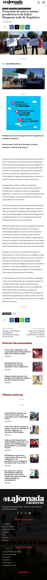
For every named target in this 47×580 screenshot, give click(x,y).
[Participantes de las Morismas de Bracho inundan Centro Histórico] (37, 367)
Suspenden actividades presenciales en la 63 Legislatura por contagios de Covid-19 (35, 333)
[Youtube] (29, 513)
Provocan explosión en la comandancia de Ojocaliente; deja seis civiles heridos (18, 352)
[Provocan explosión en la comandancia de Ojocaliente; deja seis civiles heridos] (37, 353)
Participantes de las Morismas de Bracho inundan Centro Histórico (16, 365)
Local (14, 313)
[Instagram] (21, 513)
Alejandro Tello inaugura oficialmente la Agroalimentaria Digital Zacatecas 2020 (11, 333)
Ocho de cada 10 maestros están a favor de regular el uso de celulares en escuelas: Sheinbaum (17, 429)
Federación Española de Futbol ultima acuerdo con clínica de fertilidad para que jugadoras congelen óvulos (17, 444)
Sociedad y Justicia (24, 8)
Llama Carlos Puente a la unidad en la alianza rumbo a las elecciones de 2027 (18, 378)
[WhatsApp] (22, 27)
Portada (5, 8)
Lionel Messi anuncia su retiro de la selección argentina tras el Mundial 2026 (16, 416)
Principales (13, 8)
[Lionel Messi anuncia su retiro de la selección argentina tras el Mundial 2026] (34, 416)
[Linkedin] (27, 27)
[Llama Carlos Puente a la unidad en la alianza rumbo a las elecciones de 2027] (37, 380)
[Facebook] (11, 27)
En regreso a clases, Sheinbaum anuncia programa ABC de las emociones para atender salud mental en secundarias (16, 475)
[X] (17, 27)
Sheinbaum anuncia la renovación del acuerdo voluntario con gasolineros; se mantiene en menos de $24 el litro (16, 459)
